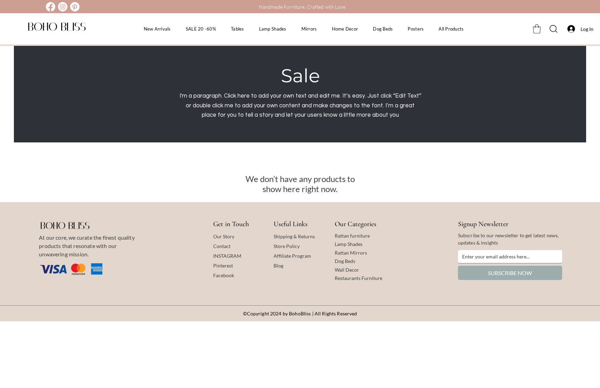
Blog (278, 266)
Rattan (342, 253)
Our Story (223, 236)
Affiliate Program (292, 256)
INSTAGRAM (227, 256)
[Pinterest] (75, 6)
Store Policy (287, 246)
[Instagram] (62, 6)
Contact (222, 246)
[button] (537, 28)
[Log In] (569, 29)
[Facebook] (50, 6)
